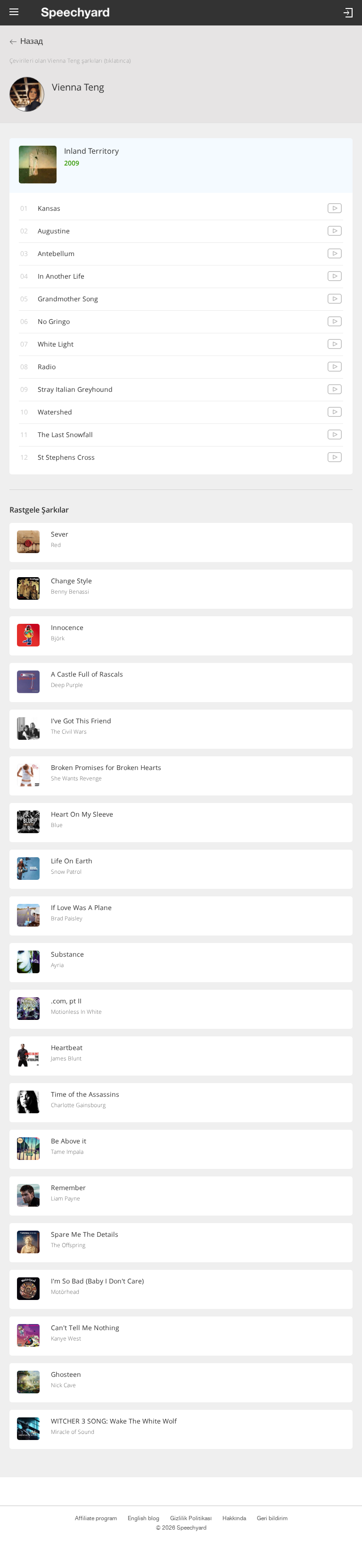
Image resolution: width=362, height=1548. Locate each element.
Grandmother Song (68, 298)
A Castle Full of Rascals (87, 674)
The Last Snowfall (65, 434)
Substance (67, 954)
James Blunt (66, 1058)
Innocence (67, 627)
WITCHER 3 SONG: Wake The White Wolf (114, 1420)
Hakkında (234, 1518)
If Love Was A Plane (81, 907)
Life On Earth (71, 860)
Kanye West (66, 1338)
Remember (68, 1187)
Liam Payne (65, 1198)
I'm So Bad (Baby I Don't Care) (97, 1280)
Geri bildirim (272, 1518)
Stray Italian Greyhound (75, 389)
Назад (31, 41)
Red (56, 545)
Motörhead (65, 1292)
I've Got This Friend (81, 720)
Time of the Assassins (85, 1094)
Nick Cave (63, 1385)
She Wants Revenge (76, 778)
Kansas (49, 208)
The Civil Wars (69, 732)
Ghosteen (66, 1374)
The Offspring (68, 1245)
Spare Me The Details (84, 1234)
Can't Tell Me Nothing (85, 1327)
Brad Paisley (66, 918)
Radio (47, 366)
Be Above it (68, 1140)
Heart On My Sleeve (82, 814)
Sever (59, 534)
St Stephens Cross (66, 457)
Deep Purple (67, 685)
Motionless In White (76, 1012)
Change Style (71, 580)
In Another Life (61, 276)
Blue (57, 825)
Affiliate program (96, 1518)
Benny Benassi (70, 592)
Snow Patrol (66, 872)
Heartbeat (66, 1047)
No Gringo (54, 321)
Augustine (54, 230)
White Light (56, 343)
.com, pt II (66, 1000)
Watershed (55, 411)
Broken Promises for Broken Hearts (106, 767)
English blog (143, 1518)
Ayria (57, 965)
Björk (58, 638)
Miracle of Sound (72, 1432)
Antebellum (56, 253)
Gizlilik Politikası (191, 1518)
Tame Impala (67, 1152)
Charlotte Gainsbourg (78, 1105)
